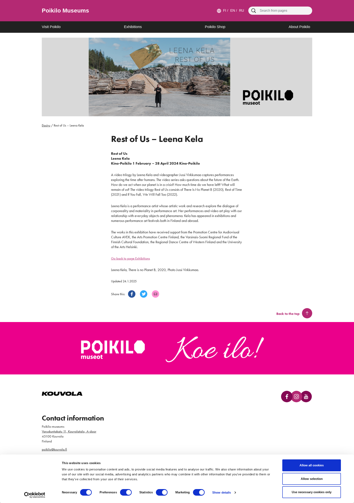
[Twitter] (143, 294)
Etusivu (46, 125)
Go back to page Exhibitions (130, 258)
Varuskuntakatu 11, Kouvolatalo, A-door (69, 431)
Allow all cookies (312, 465)
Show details (221, 492)
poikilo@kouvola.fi (54, 449)
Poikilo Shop (215, 27)
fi (224, 10)
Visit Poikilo (51, 27)
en (232, 10)
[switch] (126, 492)
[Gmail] (155, 294)
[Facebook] (131, 294)
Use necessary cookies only (311, 492)
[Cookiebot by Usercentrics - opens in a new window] (35, 495)
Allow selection (312, 478)
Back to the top (288, 313)
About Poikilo (299, 27)
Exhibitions (133, 27)
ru (241, 10)
